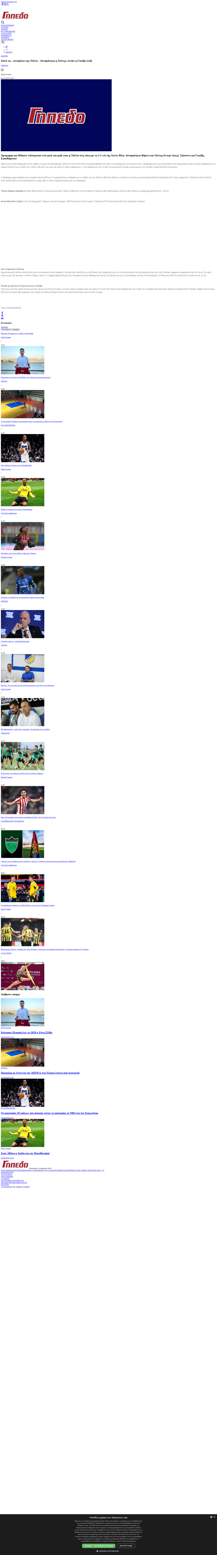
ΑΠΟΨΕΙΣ (5, 38)
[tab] (6, 329)
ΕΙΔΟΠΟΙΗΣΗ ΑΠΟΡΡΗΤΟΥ (12, 1181)
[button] (108, 1551)
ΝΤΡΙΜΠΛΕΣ (6, 35)
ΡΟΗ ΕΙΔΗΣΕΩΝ (7, 25)
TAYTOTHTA (6, 1174)
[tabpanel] (108, 661)
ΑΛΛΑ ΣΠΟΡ (6, 33)
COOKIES (5, 1179)
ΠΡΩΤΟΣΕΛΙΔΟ (7, 2)
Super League (6, 1028)
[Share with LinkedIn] (2, 318)
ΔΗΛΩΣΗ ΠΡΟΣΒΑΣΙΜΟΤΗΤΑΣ (14, 1183)
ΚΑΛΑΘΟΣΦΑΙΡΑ (8, 31)
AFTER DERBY (7, 40)
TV (15, 2)
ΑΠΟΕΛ (4, 1068)
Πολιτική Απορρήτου (129, 1541)
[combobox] (211, 1517)
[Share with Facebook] (2, 312)
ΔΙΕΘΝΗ (4, 29)
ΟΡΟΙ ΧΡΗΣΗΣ (7, 1177)
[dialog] (108, 1534)
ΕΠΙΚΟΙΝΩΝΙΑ (7, 1172)
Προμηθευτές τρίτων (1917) (106, 1530)
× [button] (214, 1517)
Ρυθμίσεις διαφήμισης (112, 1539)
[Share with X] (2, 315)
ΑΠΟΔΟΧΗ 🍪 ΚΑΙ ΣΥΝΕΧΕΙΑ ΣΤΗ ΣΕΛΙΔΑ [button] (99, 1546)
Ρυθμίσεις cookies (115, 1541)
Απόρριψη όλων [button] (126, 1546)
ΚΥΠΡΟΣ (4, 27)
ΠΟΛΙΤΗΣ (5, 1185)
